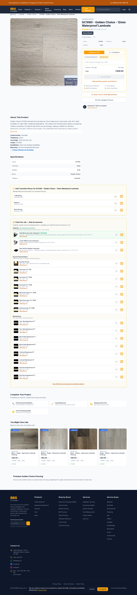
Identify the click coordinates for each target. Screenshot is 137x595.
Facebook (16, 564)
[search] (108, 9)
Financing (57, 9)
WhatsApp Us (17, 560)
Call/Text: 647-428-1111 (120, 3)
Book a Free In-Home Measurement (105, 94)
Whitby (109, 519)
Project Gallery (87, 515)
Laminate (21, 14)
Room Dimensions (92, 57)
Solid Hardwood (39, 502)
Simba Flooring (63, 515)
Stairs (36, 515)
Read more (13, 131)
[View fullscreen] (74, 82)
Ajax (108, 515)
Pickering (110, 512)
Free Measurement (89, 512)
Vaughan (109, 522)
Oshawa (109, 539)
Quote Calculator (48, 9)
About (71, 9)
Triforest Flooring (64, 525)
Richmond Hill (111, 508)
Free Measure (88, 9)
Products (27, 9)
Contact (77, 9)
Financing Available (89, 505)
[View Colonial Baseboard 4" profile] (16, 361)
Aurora (109, 532)
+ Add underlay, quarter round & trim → (104, 81)
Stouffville (110, 505)
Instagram (16, 567)
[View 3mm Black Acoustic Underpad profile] (16, 234)
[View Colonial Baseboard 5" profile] (16, 354)
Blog (64, 9)
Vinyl (35, 512)
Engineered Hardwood (41, 505)
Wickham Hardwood (65, 519)
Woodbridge (111, 525)
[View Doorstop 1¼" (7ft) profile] (16, 271)
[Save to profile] (94, 37)
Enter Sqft (105, 57)
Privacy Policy (42, 590)
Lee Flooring (62, 522)
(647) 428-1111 (92, 108)
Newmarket (110, 529)
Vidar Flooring (63, 505)
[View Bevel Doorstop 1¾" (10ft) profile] (16, 302)
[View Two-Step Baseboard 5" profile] (16, 330)
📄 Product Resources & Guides (22, 150)
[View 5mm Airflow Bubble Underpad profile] (16, 250)
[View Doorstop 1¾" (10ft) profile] (16, 286)
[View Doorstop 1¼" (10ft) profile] (16, 279)
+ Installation (115, 52)
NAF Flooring (63, 512)
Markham (110, 502)
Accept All (102, 589)
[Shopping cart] (129, 9)
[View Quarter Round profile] (16, 263)
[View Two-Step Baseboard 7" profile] (16, 323)
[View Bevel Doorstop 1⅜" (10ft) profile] (16, 294)
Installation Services (89, 502)
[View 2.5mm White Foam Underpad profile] (16, 242)
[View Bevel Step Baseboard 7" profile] (16, 338)
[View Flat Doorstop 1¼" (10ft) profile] (16, 309)
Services (37, 9)
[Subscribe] (28, 523)
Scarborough (111, 535)
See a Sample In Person (105, 100)
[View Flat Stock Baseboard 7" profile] (16, 377)
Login (124, 9)
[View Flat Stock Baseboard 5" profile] (16, 369)
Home (20, 9)
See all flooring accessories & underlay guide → (69, 384)
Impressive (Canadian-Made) (68, 502)
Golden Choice (31, 14)
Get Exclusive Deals (16, 519)
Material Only (95, 52)
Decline (92, 589)
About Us (85, 519)
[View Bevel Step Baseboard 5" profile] (16, 346)
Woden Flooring (63, 508)
